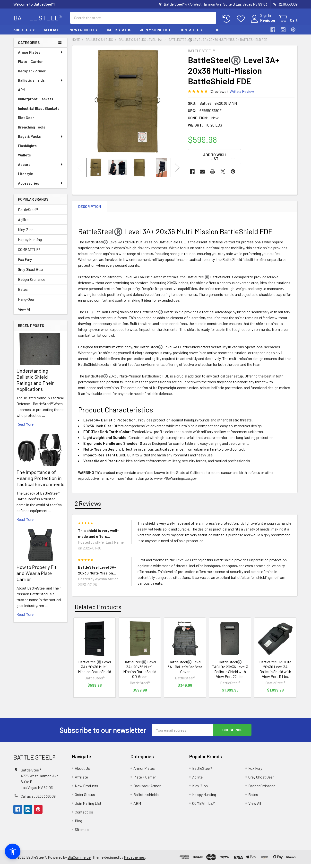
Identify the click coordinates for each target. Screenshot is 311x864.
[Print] (212, 171)
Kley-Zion (26, 229)
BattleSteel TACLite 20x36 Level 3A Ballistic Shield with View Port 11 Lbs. (275, 669)
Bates (23, 289)
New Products (83, 30)
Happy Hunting (30, 239)
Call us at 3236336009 (38, 796)
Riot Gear (26, 117)
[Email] (202, 171)
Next (177, 167)
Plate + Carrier (30, 61)
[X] (222, 171)
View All (24, 309)
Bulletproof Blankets (35, 99)
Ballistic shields (31, 80)
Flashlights (27, 146)
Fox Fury (25, 259)
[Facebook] (272, 29)
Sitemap (82, 829)
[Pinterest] (293, 29)
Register (268, 20)
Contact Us (191, 30)
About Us (22, 30)
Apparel (25, 164)
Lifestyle (25, 173)
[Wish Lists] (242, 19)
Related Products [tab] (98, 606)
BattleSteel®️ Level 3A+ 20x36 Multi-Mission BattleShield (94, 666)
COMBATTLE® (29, 249)
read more (25, 424)
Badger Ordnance (31, 279)
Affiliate (52, 30)
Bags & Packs (29, 136)
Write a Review (242, 91)
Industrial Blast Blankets (39, 108)
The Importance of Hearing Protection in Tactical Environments (40, 478)
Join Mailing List (155, 30)
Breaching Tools (31, 127)
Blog (214, 30)
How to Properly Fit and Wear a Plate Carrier (36, 573)
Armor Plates (29, 52)
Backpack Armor (32, 71)
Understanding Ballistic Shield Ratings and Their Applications (35, 380)
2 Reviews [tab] (88, 503)
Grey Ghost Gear (30, 269)
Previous (80, 167)
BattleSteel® (28, 209)
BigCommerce (79, 857)
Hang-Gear (26, 299)
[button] (214, 156)
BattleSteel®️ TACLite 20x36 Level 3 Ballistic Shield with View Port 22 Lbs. (230, 669)
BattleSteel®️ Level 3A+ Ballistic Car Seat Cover (185, 666)
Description (89, 206)
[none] (128, 101)
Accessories (28, 183)
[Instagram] (283, 29)
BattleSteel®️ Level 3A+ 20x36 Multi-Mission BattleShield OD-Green (139, 669)
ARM (21, 89)
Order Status (118, 30)
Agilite (23, 219)
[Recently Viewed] (227, 19)
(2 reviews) (218, 91)
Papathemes (134, 857)
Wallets (24, 155)
